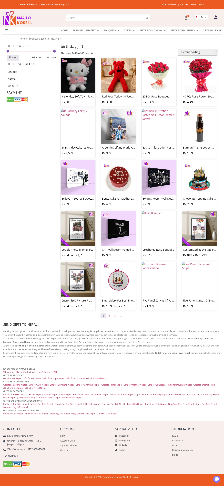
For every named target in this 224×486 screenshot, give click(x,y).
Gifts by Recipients (183, 30)
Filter (12, 57)
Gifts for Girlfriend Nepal (87, 384)
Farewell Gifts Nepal (107, 413)
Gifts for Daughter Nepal (180, 384)
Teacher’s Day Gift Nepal (113, 403)
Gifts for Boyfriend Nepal (62, 384)
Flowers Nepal (50, 394)
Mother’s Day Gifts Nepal (15, 403)
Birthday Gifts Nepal (13, 413)
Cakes (128, 30)
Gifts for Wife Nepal (38, 384)
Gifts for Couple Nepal (53, 378)
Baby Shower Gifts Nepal (83, 413)
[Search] (147, 17)
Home (64, 30)
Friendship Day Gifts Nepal (68, 403)
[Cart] (186, 18)
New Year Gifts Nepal (178, 403)
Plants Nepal (35, 394)
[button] (6, 30)
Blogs (19, 371)
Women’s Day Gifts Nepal (15, 407)
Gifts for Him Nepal (32, 378)
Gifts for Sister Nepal (13, 388)
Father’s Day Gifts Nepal (41, 403)
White (11, 85)
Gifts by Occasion (151, 30)
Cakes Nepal (65, 394)
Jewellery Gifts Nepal (27, 397)
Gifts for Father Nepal (111, 384)
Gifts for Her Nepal (12, 378)
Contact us (28, 371)
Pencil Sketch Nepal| (179, 394)
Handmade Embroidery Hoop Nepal (90, 394)
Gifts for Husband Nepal (15, 384)
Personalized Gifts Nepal (15, 394)
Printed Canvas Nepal (49, 397)
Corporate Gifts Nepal (200, 394)
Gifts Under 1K (212, 30)
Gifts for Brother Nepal (204, 384)
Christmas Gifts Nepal (155, 403)
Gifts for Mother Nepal (135, 384)
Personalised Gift (84, 30)
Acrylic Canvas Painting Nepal (153, 394)
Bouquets (110, 30)
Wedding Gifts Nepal (60, 413)
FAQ (55, 371)
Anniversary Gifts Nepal (36, 413)
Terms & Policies (43, 371)
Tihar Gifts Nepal (135, 403)
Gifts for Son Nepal (157, 384)
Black (11, 71)
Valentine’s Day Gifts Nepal (204, 403)
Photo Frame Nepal (71, 397)
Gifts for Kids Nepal (75, 378)
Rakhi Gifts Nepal (91, 403)
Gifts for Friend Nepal (96, 378)
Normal (12, 78)
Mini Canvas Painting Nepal (123, 394)
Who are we (9, 371)
